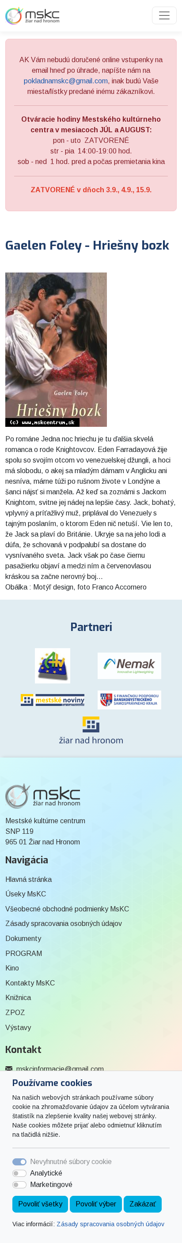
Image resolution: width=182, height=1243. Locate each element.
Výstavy (18, 1027)
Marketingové (51, 1184)
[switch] (19, 1173)
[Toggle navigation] (164, 15)
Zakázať (142, 1204)
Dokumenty (23, 938)
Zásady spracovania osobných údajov (110, 1224)
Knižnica (18, 997)
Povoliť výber (96, 1204)
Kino (12, 968)
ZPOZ (15, 1012)
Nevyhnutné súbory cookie (71, 1161)
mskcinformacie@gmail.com (60, 1069)
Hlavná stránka (28, 879)
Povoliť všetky (40, 1204)
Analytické (46, 1173)
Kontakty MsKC (30, 983)
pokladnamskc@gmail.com (66, 81)
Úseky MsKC (25, 894)
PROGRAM (23, 953)
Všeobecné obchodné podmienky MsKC (67, 909)
